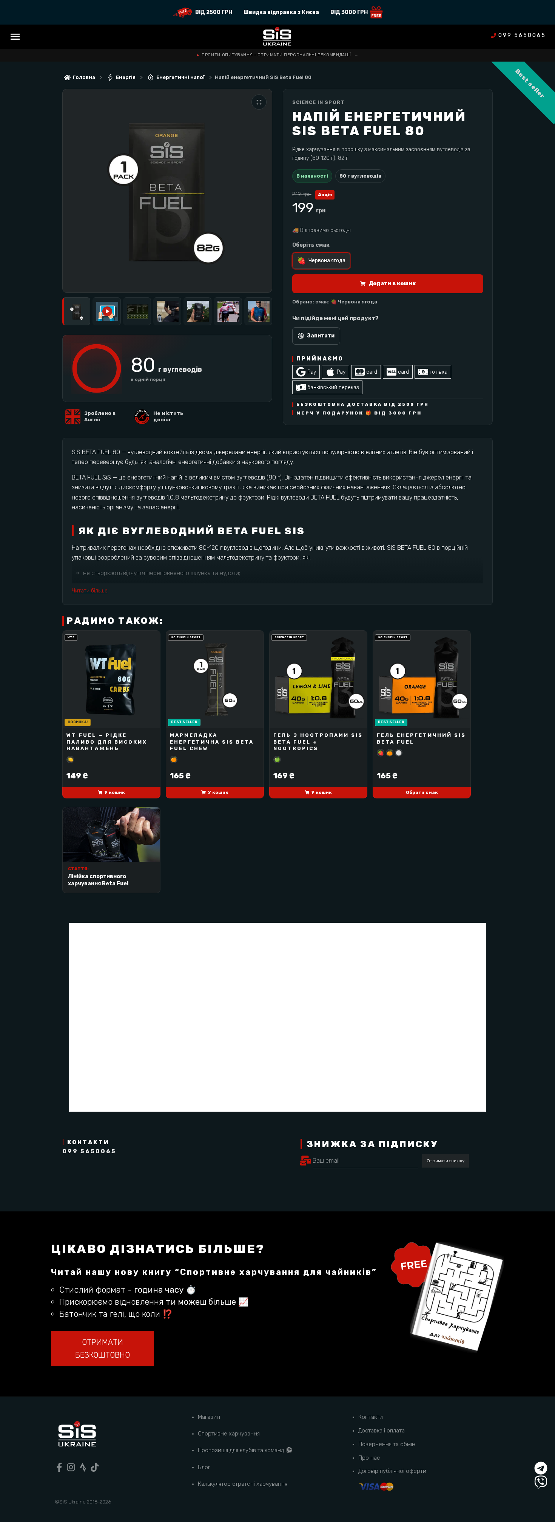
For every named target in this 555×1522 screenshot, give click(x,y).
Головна (84, 77)
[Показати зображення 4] (167, 311)
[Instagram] (71, 1467)
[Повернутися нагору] (540, 1454)
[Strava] (83, 1467)
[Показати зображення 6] (228, 311)
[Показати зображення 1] (76, 311)
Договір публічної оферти (392, 1471)
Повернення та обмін (386, 1444)
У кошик (115, 792)
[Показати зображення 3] (137, 311)
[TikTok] (94, 1467)
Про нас (369, 1457)
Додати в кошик (392, 283)
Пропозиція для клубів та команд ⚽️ (245, 1450)
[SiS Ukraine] (77, 1435)
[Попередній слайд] (76, 191)
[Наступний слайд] (259, 191)
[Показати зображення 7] (258, 311)
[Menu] (15, 36)
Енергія (126, 77)
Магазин (209, 1417)
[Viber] (540, 1482)
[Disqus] (277, 1017)
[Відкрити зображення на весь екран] (259, 102)
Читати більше (90, 591)
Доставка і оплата (381, 1430)
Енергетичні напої (180, 77)
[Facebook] (59, 1467)
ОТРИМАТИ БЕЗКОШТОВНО (102, 1349)
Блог (204, 1467)
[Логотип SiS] (277, 36)
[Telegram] (540, 1468)
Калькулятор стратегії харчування (242, 1483)
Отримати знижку (445, 1160)
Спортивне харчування (229, 1433)
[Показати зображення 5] (197, 311)
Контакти (370, 1417)
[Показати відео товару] (106, 311)
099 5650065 (522, 35)
